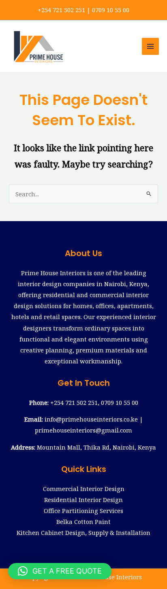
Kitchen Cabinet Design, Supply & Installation (83, 532)
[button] (59, 571)
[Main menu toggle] (150, 46)
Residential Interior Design (83, 500)
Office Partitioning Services (83, 510)
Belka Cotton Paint (83, 521)
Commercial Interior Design (83, 489)
